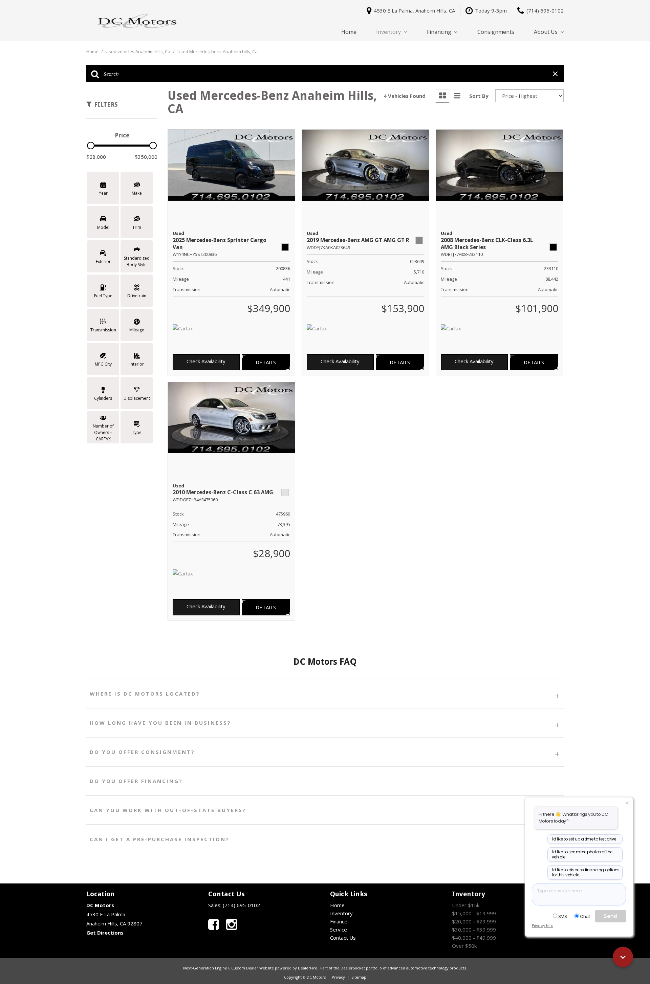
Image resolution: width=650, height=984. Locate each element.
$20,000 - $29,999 (474, 921)
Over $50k (464, 945)
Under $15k (465, 905)
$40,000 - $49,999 (474, 937)
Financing (439, 32)
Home (348, 32)
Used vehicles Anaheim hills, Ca (138, 51)
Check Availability (206, 361)
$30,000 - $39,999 (474, 929)
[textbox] (579, 894)
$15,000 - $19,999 (474, 913)
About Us (546, 32)
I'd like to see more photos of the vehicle (582, 854)
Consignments (495, 32)
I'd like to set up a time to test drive (584, 839)
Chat (585, 916)
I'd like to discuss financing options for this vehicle (586, 872)
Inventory (388, 32)
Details (266, 362)
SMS (562, 916)
